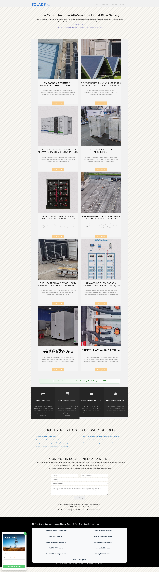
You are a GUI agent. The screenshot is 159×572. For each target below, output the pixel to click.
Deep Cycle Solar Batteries (103, 530)
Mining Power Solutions (103, 554)
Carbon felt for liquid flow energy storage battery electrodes (98, 443)
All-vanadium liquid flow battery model (46, 436)
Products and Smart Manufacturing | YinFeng (58, 351)
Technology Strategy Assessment (101, 151)
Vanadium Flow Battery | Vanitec (100, 350)
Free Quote (58, 103)
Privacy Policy (91, 563)
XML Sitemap (100, 563)
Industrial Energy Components (55, 530)
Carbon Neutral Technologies (56, 542)
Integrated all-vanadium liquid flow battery (94, 439)
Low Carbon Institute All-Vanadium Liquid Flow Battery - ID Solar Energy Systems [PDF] (80, 381)
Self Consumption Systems (103, 542)
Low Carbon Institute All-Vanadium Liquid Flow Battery (58, 84)
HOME (58, 27)
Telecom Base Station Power (103, 536)
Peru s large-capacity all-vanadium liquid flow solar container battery (101, 436)
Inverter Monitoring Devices (56, 554)
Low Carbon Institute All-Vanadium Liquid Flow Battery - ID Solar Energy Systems (82, 27)
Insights (114, 4)
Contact (122, 4)
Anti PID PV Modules (56, 548)
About (96, 4)
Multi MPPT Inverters (56, 536)
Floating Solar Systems (79, 560)
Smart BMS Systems (103, 548)
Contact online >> (79, 24)
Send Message (79, 498)
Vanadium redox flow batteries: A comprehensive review (101, 217)
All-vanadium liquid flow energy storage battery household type (52, 439)
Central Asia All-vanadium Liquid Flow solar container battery (52, 446)
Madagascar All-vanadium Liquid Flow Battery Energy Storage (52, 443)
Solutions (104, 4)
